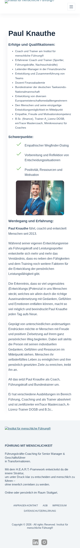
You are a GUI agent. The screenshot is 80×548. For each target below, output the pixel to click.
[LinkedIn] (35, 542)
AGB (45, 505)
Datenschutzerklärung (40, 511)
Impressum (59, 505)
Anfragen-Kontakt (25, 505)
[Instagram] (44, 542)
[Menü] (71, 7)
